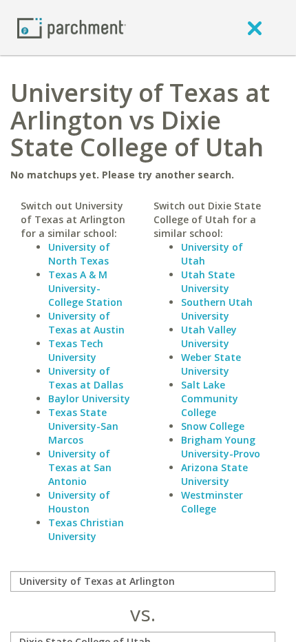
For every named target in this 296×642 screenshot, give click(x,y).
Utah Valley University (209, 336)
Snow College (212, 426)
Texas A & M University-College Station (85, 288)
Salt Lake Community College (209, 398)
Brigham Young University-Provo (220, 446)
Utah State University (208, 281)
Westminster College (212, 501)
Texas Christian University (86, 529)
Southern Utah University (217, 309)
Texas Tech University (75, 350)
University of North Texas (79, 253)
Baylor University (89, 398)
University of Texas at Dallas (85, 377)
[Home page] (71, 27)
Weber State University (211, 364)
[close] (254, 27)
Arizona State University (214, 474)
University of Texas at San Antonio (80, 467)
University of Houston (79, 501)
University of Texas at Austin (86, 322)
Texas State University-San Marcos (83, 426)
